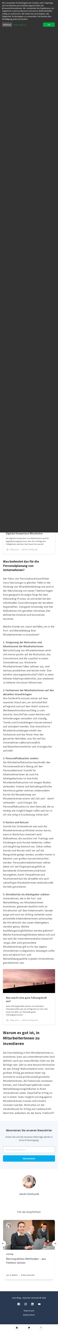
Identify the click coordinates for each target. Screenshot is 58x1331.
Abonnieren (29, 1158)
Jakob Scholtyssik (29, 1194)
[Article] (29, 1235)
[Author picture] (29, 1182)
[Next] (55, 1244)
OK (49, 24)
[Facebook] (17, 1327)
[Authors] (8, 1225)
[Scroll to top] (41, 1327)
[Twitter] (29, 1327)
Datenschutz (29, 1314)
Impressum (29, 1310)
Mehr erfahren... (21, 25)
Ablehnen (7, 24)
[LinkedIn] (32, 1304)
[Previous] (3, 1244)
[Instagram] (25, 1304)
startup (9, 1254)
